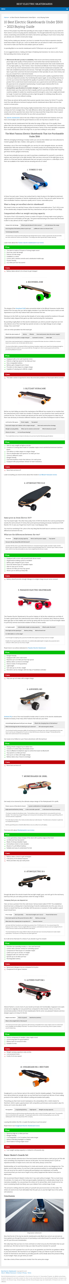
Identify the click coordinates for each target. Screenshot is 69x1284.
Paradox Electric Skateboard (37, 648)
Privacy (25, 1273)
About (3, 1273)
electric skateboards (13, 118)
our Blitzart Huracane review (48, 475)
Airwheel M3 (8, 716)
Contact (19, 1273)
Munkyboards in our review (26, 830)
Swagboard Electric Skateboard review (27, 1126)
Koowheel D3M (20, 308)
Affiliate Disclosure (11, 1273)
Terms (29, 1273)
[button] (12, 225)
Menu (3, 9)
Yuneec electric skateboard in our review (31, 242)
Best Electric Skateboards (34, 3)
